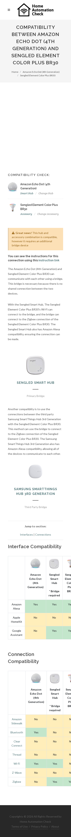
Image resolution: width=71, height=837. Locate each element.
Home (15, 71)
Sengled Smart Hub (35, 383)
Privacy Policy (39, 826)
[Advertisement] (35, 119)
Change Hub (45, 193)
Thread (16, 754)
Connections (43, 534)
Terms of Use (19, 826)
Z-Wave (17, 772)
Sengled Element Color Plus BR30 (37, 75)
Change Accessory (48, 214)
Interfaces (26, 534)
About (55, 826)
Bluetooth (16, 732)
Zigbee (16, 781)
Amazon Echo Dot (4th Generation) (41, 71)
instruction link (48, 260)
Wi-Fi (17, 763)
